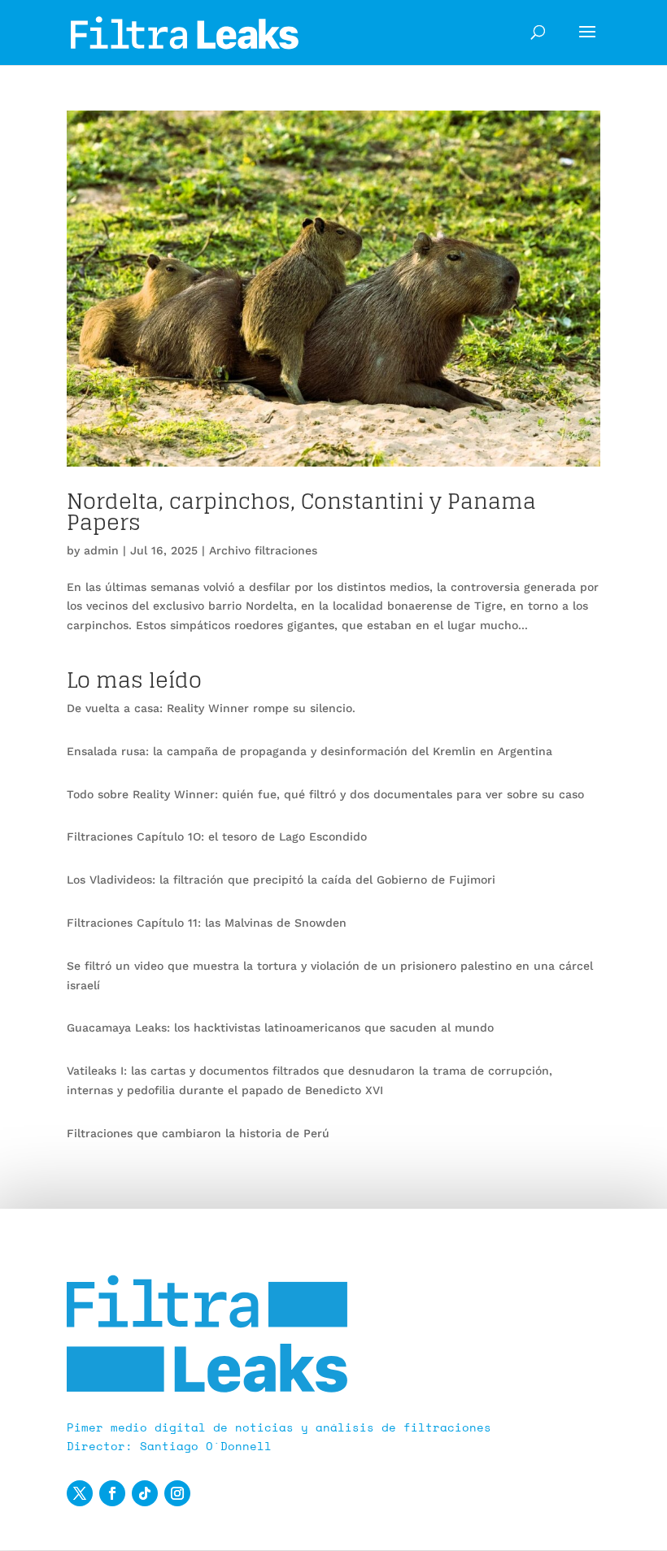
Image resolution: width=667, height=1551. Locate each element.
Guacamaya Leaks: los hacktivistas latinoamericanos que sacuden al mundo (280, 1027)
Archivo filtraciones (263, 550)
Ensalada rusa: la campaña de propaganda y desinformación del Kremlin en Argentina (309, 751)
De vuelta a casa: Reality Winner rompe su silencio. (211, 708)
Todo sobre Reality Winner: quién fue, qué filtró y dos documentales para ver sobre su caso (325, 794)
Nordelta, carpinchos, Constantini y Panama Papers (301, 511)
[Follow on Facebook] (112, 1493)
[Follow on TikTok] (145, 1493)
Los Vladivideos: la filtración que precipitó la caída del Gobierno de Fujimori (281, 879)
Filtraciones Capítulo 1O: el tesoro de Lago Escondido (217, 836)
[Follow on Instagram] (177, 1493)
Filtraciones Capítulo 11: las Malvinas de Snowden (207, 922)
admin (101, 550)
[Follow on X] (80, 1493)
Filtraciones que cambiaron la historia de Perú (198, 1133)
